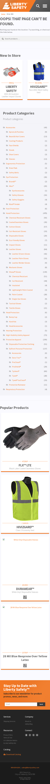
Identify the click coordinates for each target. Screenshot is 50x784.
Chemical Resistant (20, 276)
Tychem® (15, 371)
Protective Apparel (13, 339)
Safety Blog (28, 724)
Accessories (10, 127)
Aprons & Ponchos (16, 132)
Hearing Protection (14, 330)
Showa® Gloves (15, 272)
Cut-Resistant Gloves (17, 231)
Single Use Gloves (19, 299)
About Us (28, 721)
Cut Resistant (17, 281)
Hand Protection (12, 213)
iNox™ (11, 186)
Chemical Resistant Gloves (19, 218)
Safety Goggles (18, 199)
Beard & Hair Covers (17, 136)
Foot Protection (12, 208)
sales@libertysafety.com (30, 767)
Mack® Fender (14, 204)
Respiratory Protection (15, 389)
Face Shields (14, 145)
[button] (45, 6)
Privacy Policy (8, 735)
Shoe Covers (14, 154)
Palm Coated (17, 294)
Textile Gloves (14, 308)
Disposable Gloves (16, 236)
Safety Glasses (18, 195)
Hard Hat (12, 321)
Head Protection (12, 312)
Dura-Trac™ (16, 357)
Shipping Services (9, 721)
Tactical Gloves (15, 303)
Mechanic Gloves (15, 267)
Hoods (11, 150)
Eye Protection (12, 177)
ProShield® (16, 366)
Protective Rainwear (17, 385)
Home (3, 14)
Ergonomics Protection (15, 163)
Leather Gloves (15, 249)
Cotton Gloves (15, 227)
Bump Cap (13, 317)
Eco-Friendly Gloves (17, 240)
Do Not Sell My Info (9, 743)
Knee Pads (13, 168)
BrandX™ (12, 181)
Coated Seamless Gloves (18, 222)
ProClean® (16, 362)
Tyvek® (15, 376)
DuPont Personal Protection (20, 348)
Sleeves (12, 159)
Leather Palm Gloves (20, 258)
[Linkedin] (26, 735)
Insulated (16, 285)
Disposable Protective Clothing (21, 344)
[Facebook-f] (30, 735)
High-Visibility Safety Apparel (18, 335)
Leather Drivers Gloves (21, 254)
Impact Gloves (15, 245)
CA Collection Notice (10, 740)
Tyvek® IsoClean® (19, 380)
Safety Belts (14, 172)
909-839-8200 (15, 767)
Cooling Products (16, 141)
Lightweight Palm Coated (22, 290)
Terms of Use (7, 738)
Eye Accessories (18, 190)
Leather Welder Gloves (21, 263)
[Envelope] (37, 735)
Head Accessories (16, 326)
